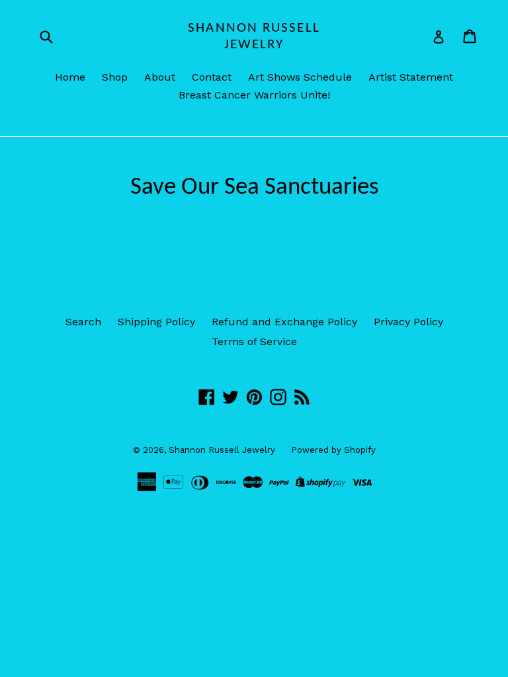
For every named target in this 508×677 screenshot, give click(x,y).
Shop (115, 77)
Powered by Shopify (333, 450)
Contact (212, 77)
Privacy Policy (408, 321)
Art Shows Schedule (300, 77)
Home (70, 77)
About (159, 77)
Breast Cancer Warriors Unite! (254, 95)
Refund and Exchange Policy (284, 321)
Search (83, 321)
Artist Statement (410, 77)
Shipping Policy (156, 321)
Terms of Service (254, 341)
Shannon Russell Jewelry (254, 36)
